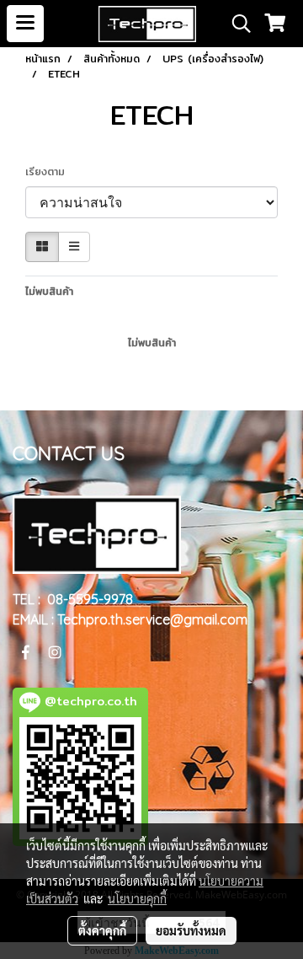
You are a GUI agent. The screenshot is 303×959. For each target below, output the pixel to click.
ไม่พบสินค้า (49, 291)
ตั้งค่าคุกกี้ (102, 930)
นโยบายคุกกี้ (137, 898)
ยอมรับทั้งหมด (191, 930)
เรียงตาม (51, 171)
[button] (235, 23)
